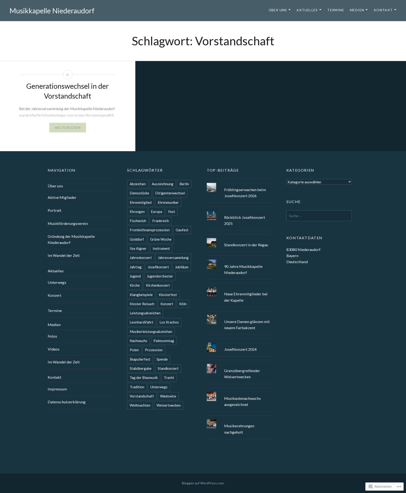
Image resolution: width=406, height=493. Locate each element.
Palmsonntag (163, 341)
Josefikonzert (158, 267)
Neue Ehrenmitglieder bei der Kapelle (246, 297)
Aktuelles (307, 10)
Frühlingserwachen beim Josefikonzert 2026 (245, 192)
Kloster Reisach (142, 304)
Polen (134, 350)
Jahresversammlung (173, 257)
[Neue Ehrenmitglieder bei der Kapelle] (239, 287)
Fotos (52, 336)
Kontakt (383, 10)
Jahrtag (136, 267)
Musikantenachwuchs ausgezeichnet (242, 401)
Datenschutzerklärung (67, 402)
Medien (357, 10)
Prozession (154, 350)
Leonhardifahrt (141, 322)
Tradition (137, 387)
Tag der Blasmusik (144, 377)
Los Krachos (169, 322)
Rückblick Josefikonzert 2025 (244, 220)
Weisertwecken (168, 405)
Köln (183, 304)
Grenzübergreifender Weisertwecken (242, 373)
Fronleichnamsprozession (150, 230)
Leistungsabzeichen (145, 313)
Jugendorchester (160, 276)
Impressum (57, 389)
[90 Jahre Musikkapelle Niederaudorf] (239, 260)
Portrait (54, 210)
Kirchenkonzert (158, 285)
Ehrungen (137, 211)
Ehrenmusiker (168, 202)
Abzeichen (138, 184)
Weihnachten (140, 405)
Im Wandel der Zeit (64, 255)
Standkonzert (168, 368)
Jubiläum (181, 267)
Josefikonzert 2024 (240, 349)
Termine (335, 10)
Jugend (135, 276)
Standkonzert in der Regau (246, 245)
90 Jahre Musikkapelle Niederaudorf (243, 269)
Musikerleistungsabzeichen (151, 331)
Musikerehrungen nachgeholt (239, 429)
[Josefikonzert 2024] (239, 342)
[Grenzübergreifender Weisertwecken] (239, 364)
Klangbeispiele (141, 295)
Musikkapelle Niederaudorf (51, 10)
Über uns (278, 10)
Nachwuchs (138, 341)
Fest (171, 211)
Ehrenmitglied (141, 202)
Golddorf (137, 239)
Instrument (161, 248)
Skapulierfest (140, 359)
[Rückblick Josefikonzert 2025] (239, 210)
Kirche (135, 285)
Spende (162, 359)
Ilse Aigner (138, 248)
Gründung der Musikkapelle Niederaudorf (71, 239)
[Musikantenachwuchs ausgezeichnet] (239, 391)
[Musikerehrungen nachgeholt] (239, 419)
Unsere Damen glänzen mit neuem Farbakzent (247, 324)
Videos (53, 349)
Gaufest (182, 230)
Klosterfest (168, 295)
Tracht (169, 377)
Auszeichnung (162, 184)
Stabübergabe (141, 368)
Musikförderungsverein (68, 223)
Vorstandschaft (142, 396)
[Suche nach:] (319, 215)
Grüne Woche (161, 239)
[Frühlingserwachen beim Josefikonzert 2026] (239, 183)
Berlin (184, 184)
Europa (156, 211)
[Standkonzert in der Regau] (239, 238)
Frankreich (160, 221)
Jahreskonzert (141, 257)
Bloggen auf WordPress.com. (203, 483)
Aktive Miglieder (62, 197)
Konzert (54, 295)
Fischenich (138, 221)
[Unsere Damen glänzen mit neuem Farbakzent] (239, 315)
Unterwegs (57, 282)
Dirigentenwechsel (170, 193)
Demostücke (139, 193)
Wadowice (168, 396)
